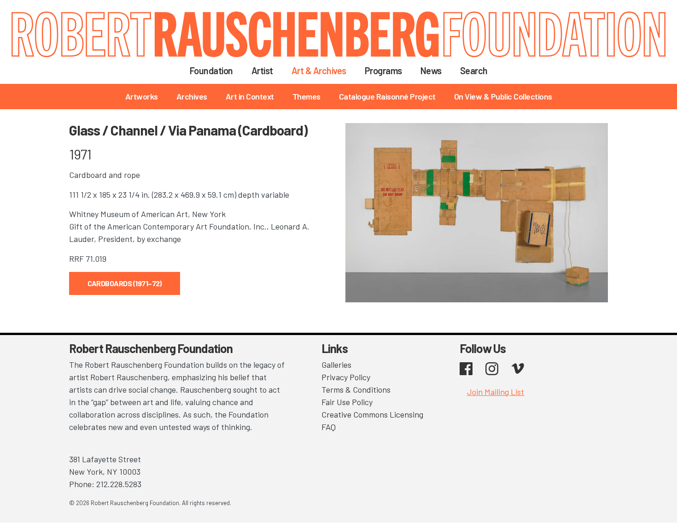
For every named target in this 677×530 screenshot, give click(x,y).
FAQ (328, 427)
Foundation (211, 70)
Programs (383, 70)
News (431, 70)
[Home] (338, 34)
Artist (262, 70)
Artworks (141, 96)
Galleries (336, 364)
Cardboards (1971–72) (125, 283)
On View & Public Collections (503, 96)
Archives (191, 96)
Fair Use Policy (347, 402)
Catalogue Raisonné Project (387, 96)
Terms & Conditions (356, 389)
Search (474, 70)
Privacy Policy (345, 377)
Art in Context (250, 96)
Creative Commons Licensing (372, 414)
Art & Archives (319, 70)
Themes (306, 96)
